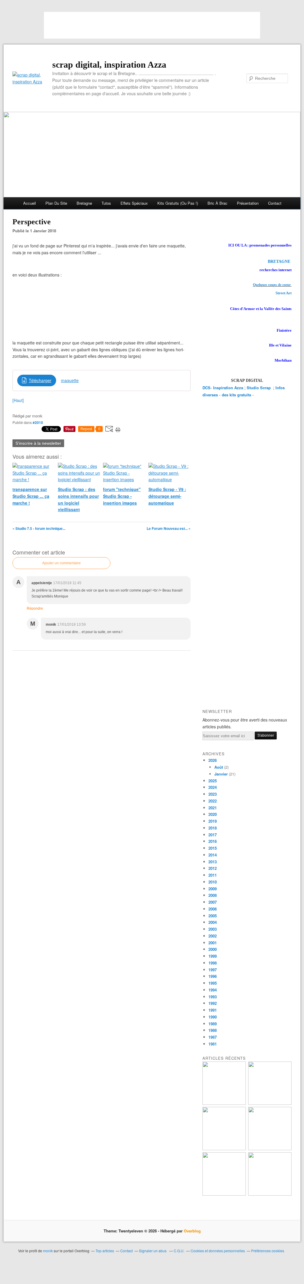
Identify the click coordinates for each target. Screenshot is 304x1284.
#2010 (38, 422)
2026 (212, 760)
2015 (212, 848)
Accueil (29, 203)
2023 (212, 794)
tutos (106, 203)
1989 (212, 1023)
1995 (212, 983)
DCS (206, 387)
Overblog (192, 1231)
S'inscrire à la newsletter (38, 443)
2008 (212, 895)
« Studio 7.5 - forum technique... (38, 528)
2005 (212, 915)
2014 (212, 855)
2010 (212, 882)
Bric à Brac (217, 203)
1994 (212, 990)
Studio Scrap (259, 387)
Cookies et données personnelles (218, 1250)
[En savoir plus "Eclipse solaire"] (270, 1194)
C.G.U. (179, 1250)
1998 (212, 963)
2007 (212, 902)
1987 (212, 1037)
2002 (212, 936)
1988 (212, 1030)
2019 (212, 821)
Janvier (221, 774)
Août (218, 767)
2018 (212, 828)
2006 (212, 909)
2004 (212, 922)
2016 (212, 841)
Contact (274, 203)
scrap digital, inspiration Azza (109, 64)
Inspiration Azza (228, 387)
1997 (212, 969)
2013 (212, 862)
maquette (70, 380)
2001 (212, 942)
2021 (212, 808)
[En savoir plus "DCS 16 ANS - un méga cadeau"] (270, 1103)
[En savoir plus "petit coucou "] (224, 1103)
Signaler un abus (153, 1250)
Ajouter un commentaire (61, 563)
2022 (212, 801)
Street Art (284, 293)
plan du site (56, 203)
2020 (212, 814)
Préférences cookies (267, 1250)
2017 (212, 835)
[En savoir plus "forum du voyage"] (270, 1148)
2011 (212, 875)
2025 (212, 781)
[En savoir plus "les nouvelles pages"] (224, 1148)
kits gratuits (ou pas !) (177, 203)
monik (48, 1250)
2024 (212, 787)
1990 (212, 1017)
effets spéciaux (134, 203)
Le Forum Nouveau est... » (169, 528)
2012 (212, 868)
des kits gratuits (236, 395)
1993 (212, 996)
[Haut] (18, 400)
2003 (212, 929)
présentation (248, 203)
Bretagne (84, 203)
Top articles (105, 1250)
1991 (212, 1010)
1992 (212, 1003)
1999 (212, 956)
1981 (212, 1044)
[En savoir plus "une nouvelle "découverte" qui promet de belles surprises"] (224, 1194)
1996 (212, 976)
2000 (212, 949)
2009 (212, 889)
